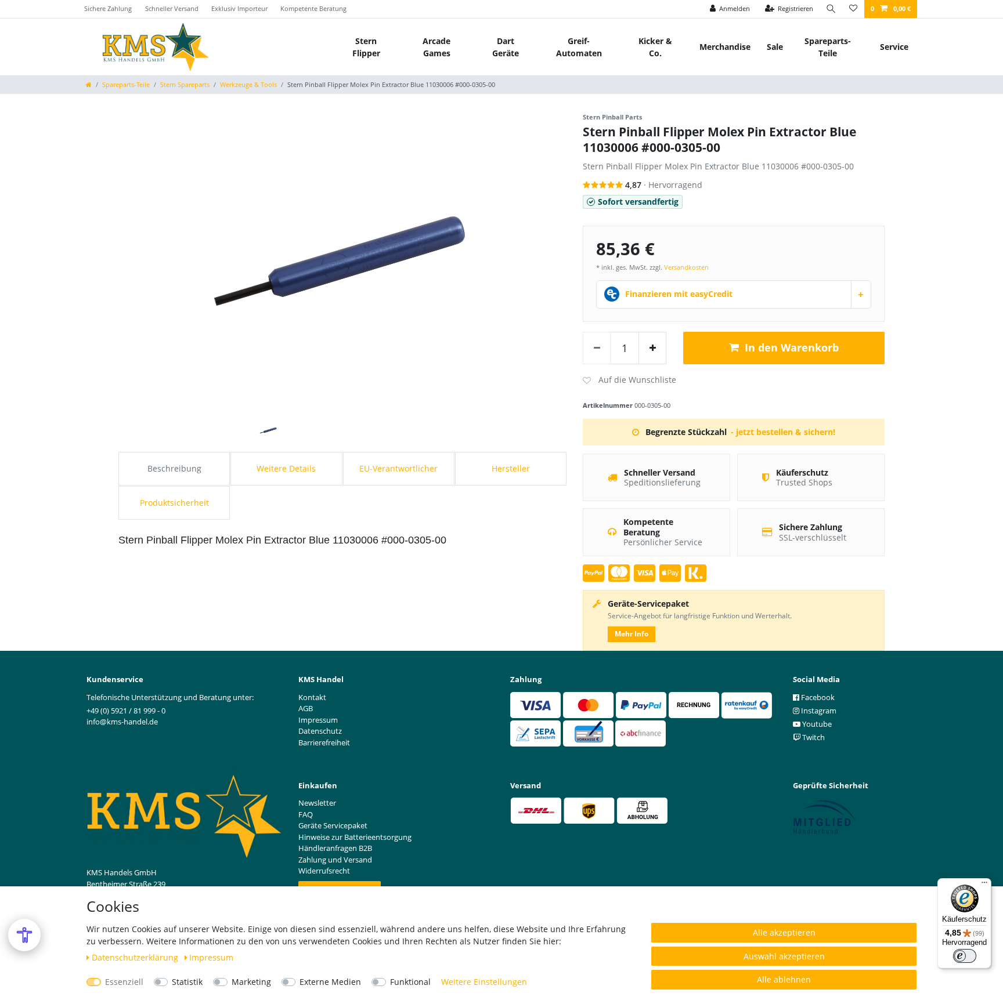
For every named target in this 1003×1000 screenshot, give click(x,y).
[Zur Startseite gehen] (89, 84)
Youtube (816, 724)
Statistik (187, 981)
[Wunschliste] (853, 9)
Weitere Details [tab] (286, 468)
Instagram (817, 710)
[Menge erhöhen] (652, 348)
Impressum (211, 957)
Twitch (812, 737)
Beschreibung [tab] (174, 468)
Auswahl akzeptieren (784, 956)
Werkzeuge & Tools (248, 84)
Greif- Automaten (579, 47)
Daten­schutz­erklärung (136, 957)
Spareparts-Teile (827, 47)
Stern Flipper (366, 47)
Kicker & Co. (655, 47)
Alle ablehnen (784, 979)
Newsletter (317, 803)
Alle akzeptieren (784, 932)
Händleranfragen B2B (335, 848)
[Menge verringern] (597, 348)
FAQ (305, 814)
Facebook (817, 697)
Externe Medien (330, 981)
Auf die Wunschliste (629, 380)
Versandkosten (686, 267)
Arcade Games (436, 47)
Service (894, 46)
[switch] (964, 956)
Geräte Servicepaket (332, 825)
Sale (775, 46)
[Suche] (831, 9)
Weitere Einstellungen (484, 981)
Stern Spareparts (185, 84)
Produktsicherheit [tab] (174, 502)
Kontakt (312, 697)
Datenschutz (320, 731)
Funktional (410, 981)
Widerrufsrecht (324, 870)
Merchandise (725, 46)
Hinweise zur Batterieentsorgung (355, 837)
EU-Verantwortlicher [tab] (398, 468)
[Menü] (984, 885)
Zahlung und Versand (335, 859)
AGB (305, 708)
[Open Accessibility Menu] (24, 935)
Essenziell (124, 981)
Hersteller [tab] (511, 468)
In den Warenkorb (792, 347)
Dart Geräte (505, 47)
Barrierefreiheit (324, 742)
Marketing (251, 981)
